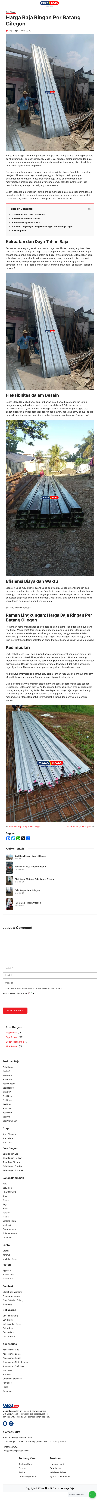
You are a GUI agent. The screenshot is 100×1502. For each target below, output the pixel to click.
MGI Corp (53, 1488)
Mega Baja (69, 1488)
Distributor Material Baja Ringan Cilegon (35, 879)
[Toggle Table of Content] (88, 209)
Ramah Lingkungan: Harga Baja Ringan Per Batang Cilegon (43, 226)
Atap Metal (11, 1032)
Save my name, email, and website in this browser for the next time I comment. (33, 988)
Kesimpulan (20, 230)
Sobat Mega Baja (15, 1041)
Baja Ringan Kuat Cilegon (27, 890)
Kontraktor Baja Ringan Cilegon (30, 866)
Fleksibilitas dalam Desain (27, 218)
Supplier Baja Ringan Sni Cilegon (25, 826)
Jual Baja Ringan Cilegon (79, 826)
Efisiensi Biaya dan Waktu (27, 222)
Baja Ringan (11, 12)
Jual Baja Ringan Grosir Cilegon (30, 856)
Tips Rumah (12, 1046)
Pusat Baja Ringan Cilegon (28, 902)
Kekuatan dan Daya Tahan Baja (29, 214)
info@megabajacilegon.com (16, 1450)
